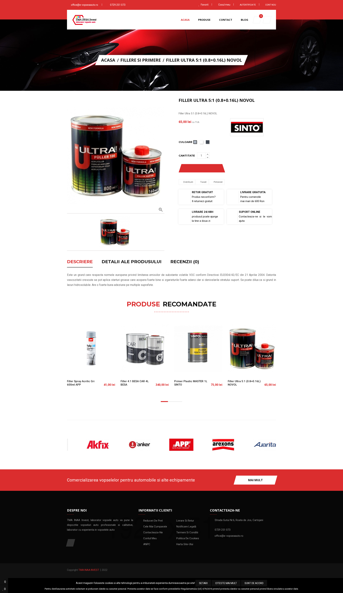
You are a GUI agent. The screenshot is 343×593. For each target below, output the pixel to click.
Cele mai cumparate (155, 526)
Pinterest (218, 182)
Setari (203, 583)
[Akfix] (88, 444)
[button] (267, 19)
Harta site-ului (184, 544)
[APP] (171, 444)
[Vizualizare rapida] (103, 370)
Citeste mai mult (226, 583)
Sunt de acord (254, 583)
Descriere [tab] (80, 262)
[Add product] (215, 168)
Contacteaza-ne (153, 532)
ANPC (146, 544)
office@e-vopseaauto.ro (84, 4)
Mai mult (255, 480)
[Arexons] (213, 444)
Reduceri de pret (153, 520)
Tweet (203, 182)
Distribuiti (188, 182)
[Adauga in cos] (79, 370)
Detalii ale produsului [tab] (131, 262)
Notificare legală (186, 526)
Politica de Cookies (187, 538)
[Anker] (130, 444)
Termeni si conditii (187, 532)
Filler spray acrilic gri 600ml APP (81, 383)
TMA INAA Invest (88, 570)
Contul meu (150, 538)
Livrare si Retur (185, 520)
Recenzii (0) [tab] (184, 262)
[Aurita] (255, 444)
